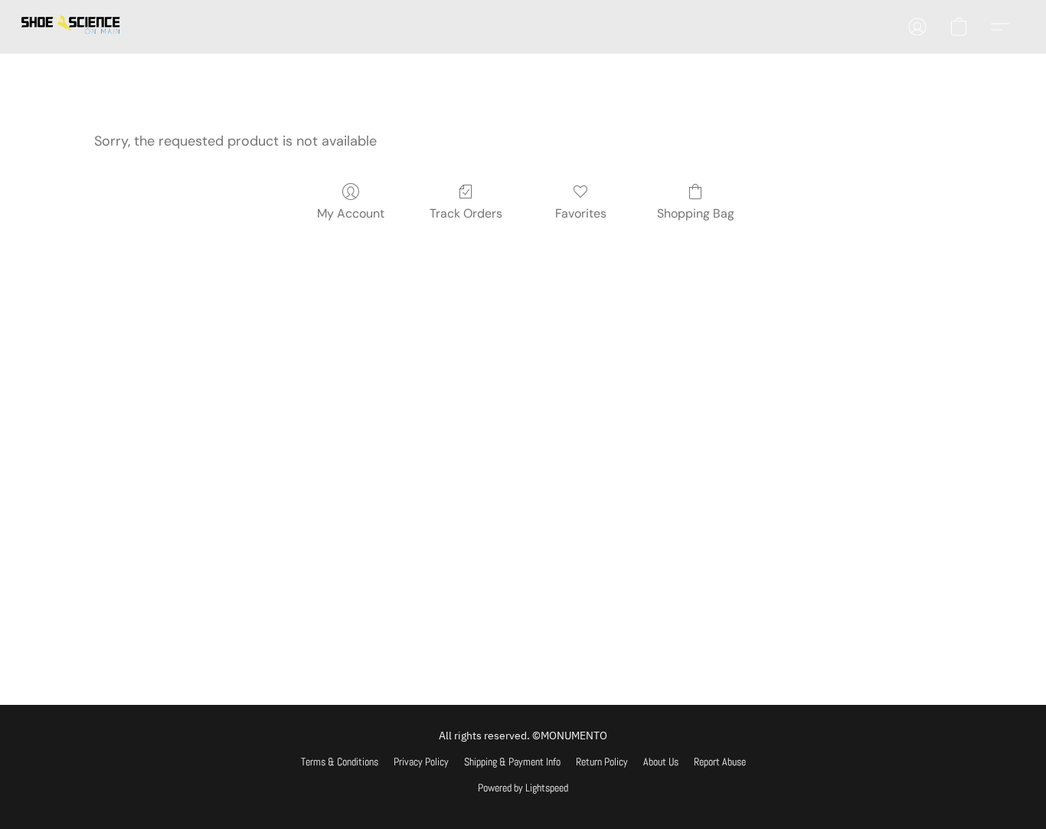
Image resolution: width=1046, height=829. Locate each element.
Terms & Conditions (339, 761)
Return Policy (602, 761)
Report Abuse (720, 761)
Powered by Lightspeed (523, 788)
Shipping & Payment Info (512, 761)
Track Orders (466, 213)
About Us (660, 761)
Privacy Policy (421, 761)
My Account (350, 213)
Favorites (580, 213)
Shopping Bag (695, 213)
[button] (71, 27)
